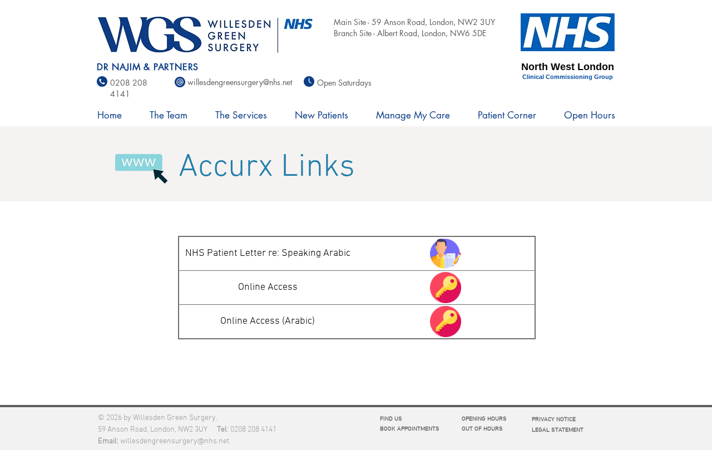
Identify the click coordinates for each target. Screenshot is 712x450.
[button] (168, 115)
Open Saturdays (344, 82)
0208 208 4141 (253, 429)
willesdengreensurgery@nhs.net (174, 441)
